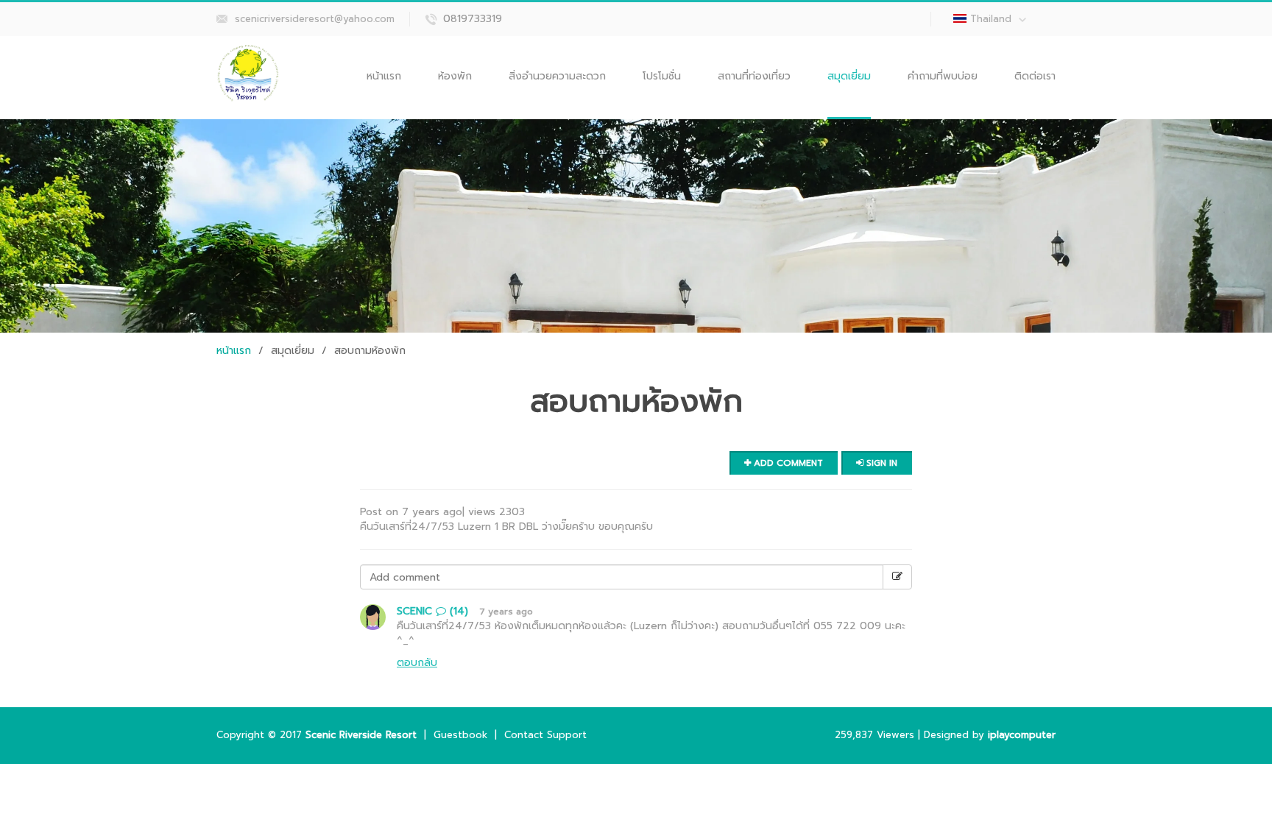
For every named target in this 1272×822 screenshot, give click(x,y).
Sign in (880, 463)
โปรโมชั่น (662, 76)
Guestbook (460, 735)
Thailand (990, 19)
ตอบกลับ (417, 662)
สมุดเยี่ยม (849, 76)
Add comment (787, 463)
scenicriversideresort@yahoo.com (315, 19)
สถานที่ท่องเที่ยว (754, 76)
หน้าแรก (384, 76)
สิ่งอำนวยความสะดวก (557, 76)
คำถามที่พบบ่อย (943, 76)
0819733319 (472, 18)
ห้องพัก (455, 76)
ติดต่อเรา (1035, 76)
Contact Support (545, 735)
